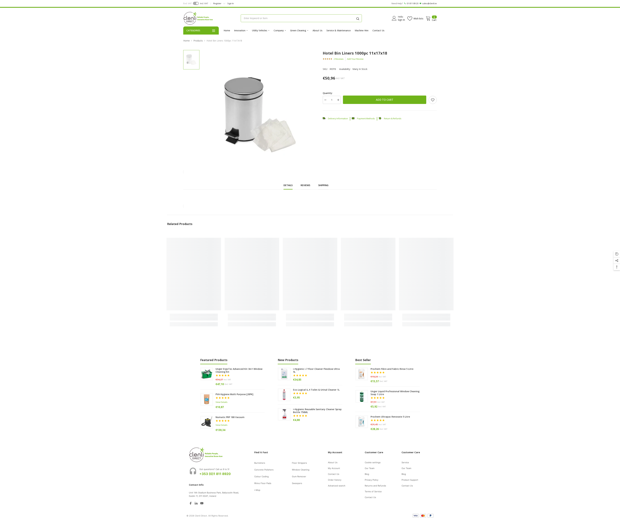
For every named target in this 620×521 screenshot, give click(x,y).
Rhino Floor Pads (262, 483)
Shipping (323, 185)
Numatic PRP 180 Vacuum (230, 417)
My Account (334, 468)
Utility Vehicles (259, 30)
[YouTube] (201, 503)
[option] (259, 107)
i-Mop (257, 490)
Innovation (239, 30)
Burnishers (259, 463)
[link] (433, 100)
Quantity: (327, 93)
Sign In (230, 3)
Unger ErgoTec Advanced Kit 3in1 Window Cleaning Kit (239, 370)
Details (288, 185)
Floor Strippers (299, 463)
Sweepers (297, 483)
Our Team (369, 468)
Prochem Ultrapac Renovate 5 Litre (390, 416)
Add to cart (384, 100)
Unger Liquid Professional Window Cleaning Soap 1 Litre (395, 393)
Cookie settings (373, 462)
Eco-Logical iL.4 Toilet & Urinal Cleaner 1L (316, 389)
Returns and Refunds (375, 485)
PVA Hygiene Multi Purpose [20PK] (234, 394)
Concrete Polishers (264, 469)
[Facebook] (190, 503)
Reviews (305, 185)
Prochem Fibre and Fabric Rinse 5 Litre (392, 369)
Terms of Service (373, 491)
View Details (221, 402)
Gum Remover (299, 476)
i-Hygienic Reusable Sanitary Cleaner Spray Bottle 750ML (317, 411)
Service (405, 462)
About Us (317, 30)
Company (279, 30)
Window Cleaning (300, 469)
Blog (367, 474)
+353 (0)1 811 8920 (215, 474)
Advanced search (336, 485)
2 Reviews (339, 58)
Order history (334, 480)
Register (217, 3)
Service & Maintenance (338, 30)
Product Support (410, 480)
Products (198, 40)
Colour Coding (261, 476)
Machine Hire (361, 30)
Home (227, 30)
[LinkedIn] (196, 503)
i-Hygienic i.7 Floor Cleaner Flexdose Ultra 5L (316, 370)
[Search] (358, 18)
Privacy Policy (371, 480)
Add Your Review (355, 58)
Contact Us (378, 30)
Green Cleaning (298, 30)
